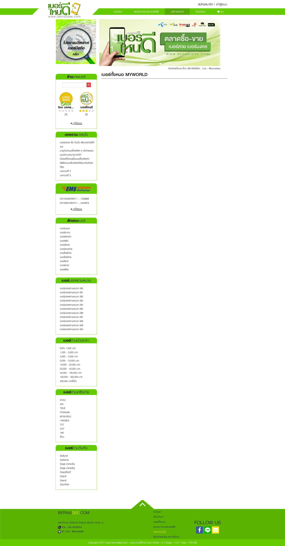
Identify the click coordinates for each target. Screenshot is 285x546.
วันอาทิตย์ (64, 484)
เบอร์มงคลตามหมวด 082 (71, 296)
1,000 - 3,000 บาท (69, 352)
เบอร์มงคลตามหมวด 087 (71, 317)
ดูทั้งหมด (77, 123)
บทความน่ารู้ (159, 532)
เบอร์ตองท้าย (66, 249)
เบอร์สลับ (64, 241)
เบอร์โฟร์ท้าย (65, 253)
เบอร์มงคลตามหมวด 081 (71, 292)
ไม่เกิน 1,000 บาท (68, 348)
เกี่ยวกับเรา (158, 517)
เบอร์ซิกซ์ (64, 261)
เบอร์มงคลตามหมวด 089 (71, 325)
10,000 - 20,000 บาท (70, 365)
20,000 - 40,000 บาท (70, 369)
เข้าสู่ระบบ (221, 4)
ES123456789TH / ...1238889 (74, 199)
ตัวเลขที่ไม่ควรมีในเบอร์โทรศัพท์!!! (75, 159)
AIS (61, 404)
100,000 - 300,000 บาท (71, 377)
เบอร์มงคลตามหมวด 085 (71, 309)
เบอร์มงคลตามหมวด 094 (71, 329)
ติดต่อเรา (200, 11)
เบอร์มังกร (65, 245)
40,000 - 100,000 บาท (70, 373)
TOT (62, 425)
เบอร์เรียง (64, 269)
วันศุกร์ (63, 476)
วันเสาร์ (63, 480)
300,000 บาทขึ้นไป (68, 381)
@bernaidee (78, 531)
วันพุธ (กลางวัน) (67, 464)
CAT (62, 429)
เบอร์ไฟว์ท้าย (65, 257)
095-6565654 (75, 527)
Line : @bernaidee (211, 68)
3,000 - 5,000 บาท (69, 356)
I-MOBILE (64, 420)
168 (62, 433)
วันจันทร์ (64, 456)
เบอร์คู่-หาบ (65, 232)
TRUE (62, 408)
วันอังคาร (64, 460)
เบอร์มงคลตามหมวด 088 (71, 321)
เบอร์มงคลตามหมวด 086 (71, 313)
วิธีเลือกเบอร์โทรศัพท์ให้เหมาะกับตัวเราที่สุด (76, 165)
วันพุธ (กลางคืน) (67, 468)
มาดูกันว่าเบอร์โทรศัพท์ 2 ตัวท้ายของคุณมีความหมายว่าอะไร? (76, 153)
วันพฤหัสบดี (65, 472)
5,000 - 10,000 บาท (69, 361)
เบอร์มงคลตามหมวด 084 (71, 305)
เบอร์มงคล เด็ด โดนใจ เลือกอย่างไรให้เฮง (77, 144)
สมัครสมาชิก (205, 4)
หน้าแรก (118, 11)
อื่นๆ (62, 437)
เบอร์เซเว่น (64, 265)
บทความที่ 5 (65, 175)
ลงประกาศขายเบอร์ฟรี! (146, 11)
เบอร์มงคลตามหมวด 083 (71, 301)
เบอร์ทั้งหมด (159, 522)
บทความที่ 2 (65, 171)
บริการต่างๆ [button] (177, 11)
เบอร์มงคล (65, 228)
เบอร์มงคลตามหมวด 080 (71, 288)
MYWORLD (65, 416)
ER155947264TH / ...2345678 (74, 203)
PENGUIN (65, 412)
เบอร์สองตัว (65, 237)
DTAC (63, 400)
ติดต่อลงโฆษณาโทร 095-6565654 (184, 68)
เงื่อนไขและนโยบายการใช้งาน (166, 537)
